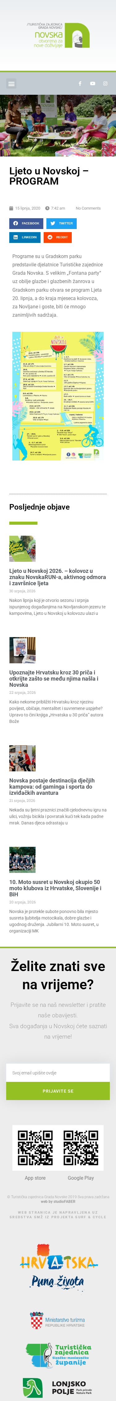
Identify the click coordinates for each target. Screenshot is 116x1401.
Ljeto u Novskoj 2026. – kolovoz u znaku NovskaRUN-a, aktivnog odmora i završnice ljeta (57, 577)
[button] (11, 83)
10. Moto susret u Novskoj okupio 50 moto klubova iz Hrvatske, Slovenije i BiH (55, 888)
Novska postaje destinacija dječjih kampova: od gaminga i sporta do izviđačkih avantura (52, 786)
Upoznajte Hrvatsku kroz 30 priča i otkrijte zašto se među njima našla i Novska (53, 678)
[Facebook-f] (79, 83)
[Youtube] (92, 83)
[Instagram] (105, 83)
